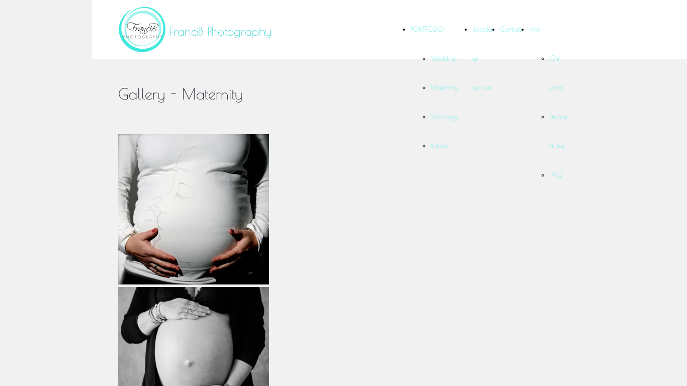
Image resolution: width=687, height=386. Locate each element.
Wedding (444, 58)
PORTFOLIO (427, 29)
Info (534, 29)
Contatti (511, 29)
